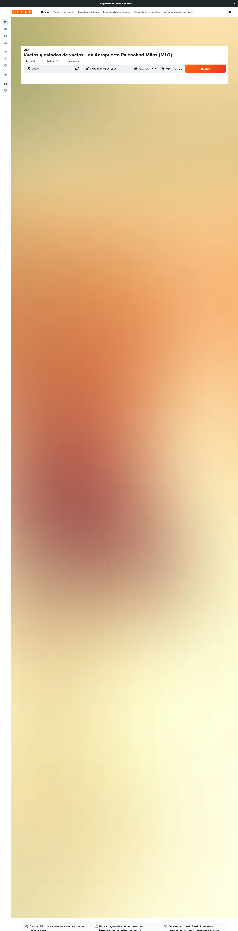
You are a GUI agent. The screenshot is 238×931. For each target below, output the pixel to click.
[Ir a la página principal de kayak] (22, 12)
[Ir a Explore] (5, 51)
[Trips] (5, 74)
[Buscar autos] (5, 35)
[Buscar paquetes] (5, 42)
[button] (234, 3)
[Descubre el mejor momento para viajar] (5, 65)
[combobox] (32, 61)
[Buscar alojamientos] (5, 29)
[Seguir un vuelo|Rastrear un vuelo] (5, 58)
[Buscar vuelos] (5, 22)
